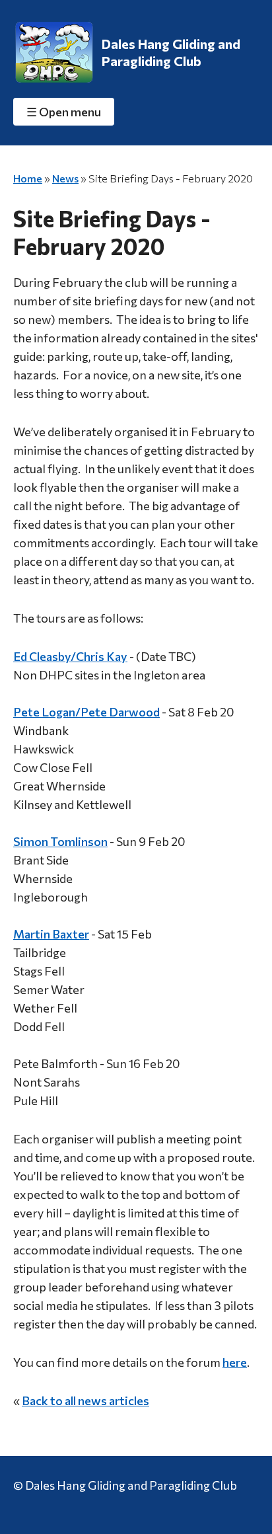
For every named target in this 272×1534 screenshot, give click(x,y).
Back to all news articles (85, 1400)
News (65, 178)
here (234, 1362)
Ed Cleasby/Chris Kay (70, 656)
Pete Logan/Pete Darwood (86, 712)
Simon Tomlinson (60, 841)
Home (27, 178)
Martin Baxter (51, 934)
